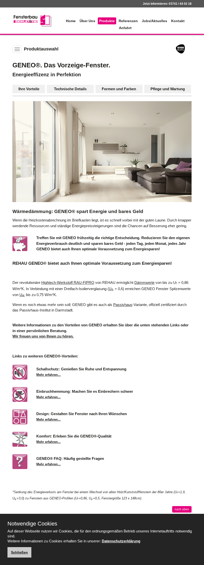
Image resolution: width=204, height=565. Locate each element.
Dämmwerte (144, 282)
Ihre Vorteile (28, 89)
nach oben (182, 509)
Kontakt (178, 21)
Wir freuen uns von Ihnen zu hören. (43, 336)
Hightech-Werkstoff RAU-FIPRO (67, 282)
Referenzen (128, 21)
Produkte (107, 21)
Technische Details (70, 89)
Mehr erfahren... (48, 375)
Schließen (19, 552)
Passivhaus (122, 305)
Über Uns (87, 21)
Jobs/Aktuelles (154, 21)
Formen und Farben (119, 89)
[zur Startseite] (32, 20)
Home (71, 21)
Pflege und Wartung (168, 89)
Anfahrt (125, 28)
